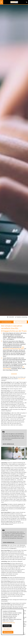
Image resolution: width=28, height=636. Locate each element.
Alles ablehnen (7, 629)
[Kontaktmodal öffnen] (26, 1)
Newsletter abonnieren (20, 322)
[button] (1, 2)
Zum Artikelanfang (6, 322)
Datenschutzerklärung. (9, 622)
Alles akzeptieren (8, 632)
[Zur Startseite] (14, 2)
